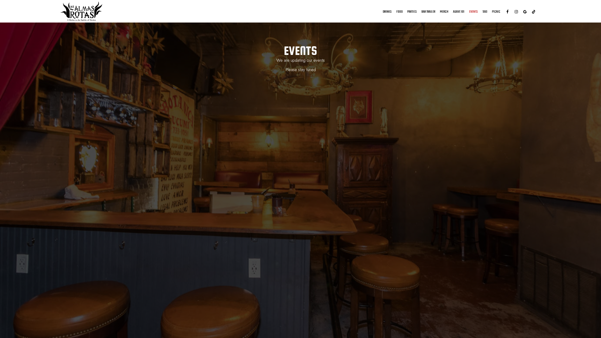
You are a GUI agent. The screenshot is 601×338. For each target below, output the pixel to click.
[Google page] (525, 11)
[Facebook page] (507, 11)
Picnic (496, 11)
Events (473, 11)
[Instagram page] (516, 11)
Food (399, 11)
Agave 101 (458, 11)
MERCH (444, 11)
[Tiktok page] (533, 11)
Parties (412, 11)
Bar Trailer (428, 11)
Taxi (484, 11)
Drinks (387, 11)
